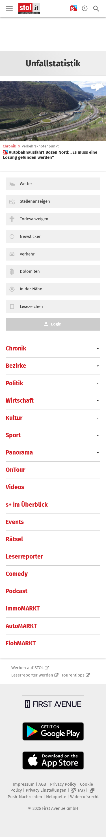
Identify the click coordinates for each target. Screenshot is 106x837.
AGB (42, 784)
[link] (53, 155)
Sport (13, 435)
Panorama (19, 452)
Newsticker (30, 236)
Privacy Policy (63, 784)
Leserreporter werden (32, 675)
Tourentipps (73, 675)
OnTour (15, 470)
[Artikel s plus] (53, 111)
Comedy (17, 574)
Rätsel (14, 539)
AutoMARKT (21, 626)
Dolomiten (30, 271)
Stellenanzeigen (35, 201)
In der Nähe (31, 288)
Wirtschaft (20, 400)
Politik (14, 383)
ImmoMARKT (23, 608)
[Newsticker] (84, 9)
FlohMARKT (21, 643)
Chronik (9, 146)
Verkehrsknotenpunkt (40, 146)
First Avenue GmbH (60, 808)
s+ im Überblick (27, 504)
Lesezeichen (31, 306)
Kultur (14, 418)
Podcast (16, 591)
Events (15, 522)
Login (56, 324)
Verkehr (27, 254)
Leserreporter (24, 556)
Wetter (26, 183)
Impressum (23, 784)
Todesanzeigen (34, 218)
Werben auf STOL (27, 667)
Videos (15, 487)
